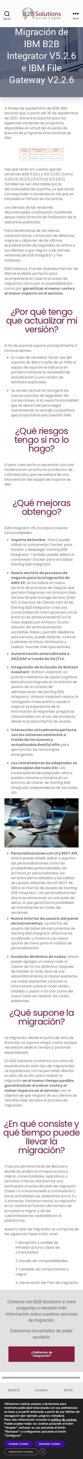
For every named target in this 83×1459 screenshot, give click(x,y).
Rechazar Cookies (49, 1444)
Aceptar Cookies (18, 1444)
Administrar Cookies (21, 1451)
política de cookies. (64, 1420)
